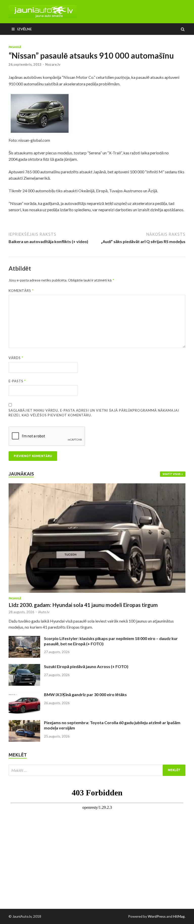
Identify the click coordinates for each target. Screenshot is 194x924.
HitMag (179, 916)
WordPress (157, 916)
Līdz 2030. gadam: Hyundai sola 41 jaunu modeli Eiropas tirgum (83, 605)
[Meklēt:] (97, 770)
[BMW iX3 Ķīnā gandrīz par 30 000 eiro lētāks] (24, 695)
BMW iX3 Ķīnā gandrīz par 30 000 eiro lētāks (85, 694)
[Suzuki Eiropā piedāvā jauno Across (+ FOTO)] (24, 667)
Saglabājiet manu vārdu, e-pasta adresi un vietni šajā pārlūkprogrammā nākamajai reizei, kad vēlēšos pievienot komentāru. (94, 412)
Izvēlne (24, 29)
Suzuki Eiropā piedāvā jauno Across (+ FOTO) (86, 666)
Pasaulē (15, 47)
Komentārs (21, 291)
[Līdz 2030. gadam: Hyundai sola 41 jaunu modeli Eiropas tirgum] (97, 486)
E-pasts (17, 381)
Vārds (16, 358)
